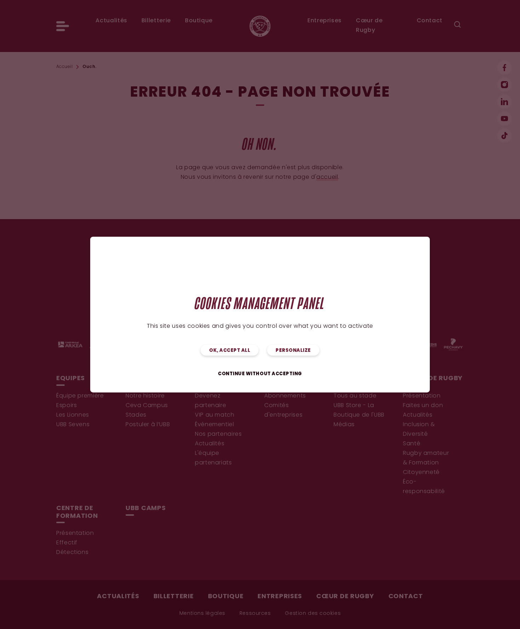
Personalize (293, 350)
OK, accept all (229, 350)
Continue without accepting (260, 374)
